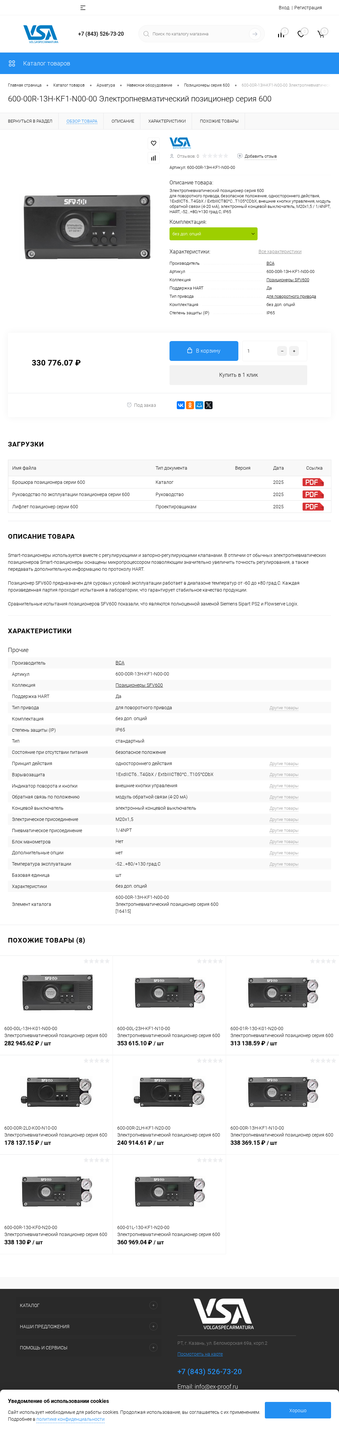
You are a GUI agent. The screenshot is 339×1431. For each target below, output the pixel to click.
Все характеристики (280, 251)
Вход (284, 7)
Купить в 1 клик (238, 375)
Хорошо (298, 1410)
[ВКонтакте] (181, 405)
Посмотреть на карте (200, 1354)
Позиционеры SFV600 (287, 279)
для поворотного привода (291, 296)
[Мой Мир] (199, 405)
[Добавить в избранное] (154, 143)
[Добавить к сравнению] (154, 158)
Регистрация (308, 7)
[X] (209, 405)
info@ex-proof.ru (216, 1386)
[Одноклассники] (190, 405)
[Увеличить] (85, 227)
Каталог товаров (46, 63)
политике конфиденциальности (70, 1419)
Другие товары (284, 707)
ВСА (270, 263)
